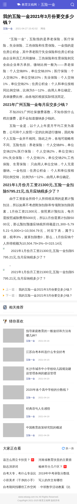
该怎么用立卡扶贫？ (16, 459)
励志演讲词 (10, 466)
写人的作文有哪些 (50, 480)
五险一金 (48, 4)
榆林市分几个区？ (50, 466)
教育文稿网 (29, 4)
